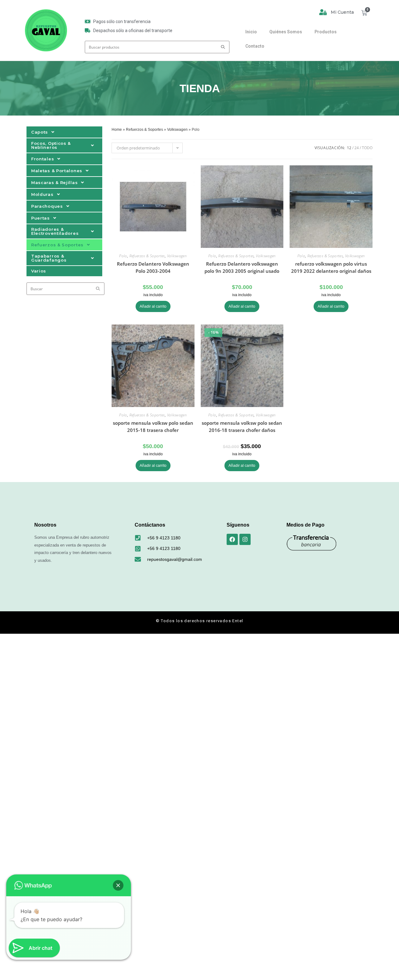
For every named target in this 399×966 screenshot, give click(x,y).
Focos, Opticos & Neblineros (51, 145)
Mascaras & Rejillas (54, 182)
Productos (326, 31)
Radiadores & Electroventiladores (55, 231)
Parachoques (47, 206)
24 (356, 147)
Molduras (42, 194)
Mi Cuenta (342, 12)
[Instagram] (245, 539)
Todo (367, 147)
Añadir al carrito (153, 306)
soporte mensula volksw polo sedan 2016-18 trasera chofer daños (242, 426)
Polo (123, 255)
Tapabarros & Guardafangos (48, 258)
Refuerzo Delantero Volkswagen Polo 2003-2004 (153, 267)
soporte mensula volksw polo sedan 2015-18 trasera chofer (153, 426)
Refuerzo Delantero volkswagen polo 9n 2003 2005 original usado (241, 267)
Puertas (40, 217)
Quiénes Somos (285, 31)
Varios (38, 270)
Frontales (42, 158)
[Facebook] (232, 539)
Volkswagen (177, 129)
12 (349, 147)
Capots (39, 132)
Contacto (254, 46)
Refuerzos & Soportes (57, 244)
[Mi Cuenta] (323, 12)
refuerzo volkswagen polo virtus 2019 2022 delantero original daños (331, 267)
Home (117, 129)
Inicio (251, 31)
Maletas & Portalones (56, 170)
